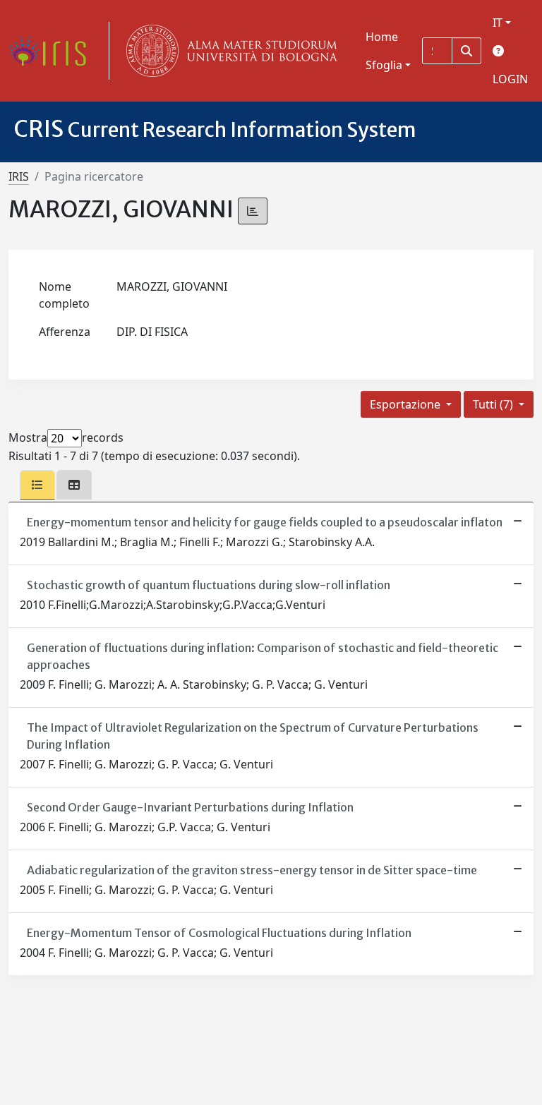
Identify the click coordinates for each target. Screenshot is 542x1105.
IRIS (18, 176)
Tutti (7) (494, 404)
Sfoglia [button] (384, 65)
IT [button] (497, 22)
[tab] (37, 485)
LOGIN (510, 79)
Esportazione (406, 404)
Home (382, 36)
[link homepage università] (229, 51)
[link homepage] (52, 50)
